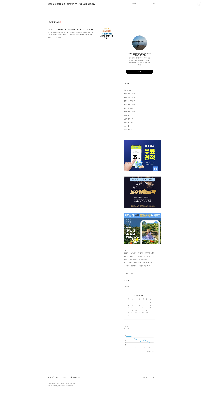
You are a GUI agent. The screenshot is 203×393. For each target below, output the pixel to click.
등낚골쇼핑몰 (145, 357)
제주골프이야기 (129, 97)
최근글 (126, 274)
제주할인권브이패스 (147, 330)
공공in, (139, 262)
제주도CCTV (64, 377)
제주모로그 (145, 360)
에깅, (125, 256)
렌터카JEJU (145, 374)
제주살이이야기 (130, 112)
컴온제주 (144, 347)
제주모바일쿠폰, (128, 259)
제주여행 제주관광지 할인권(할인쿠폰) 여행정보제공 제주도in (71, 4)
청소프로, (145, 256)
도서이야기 (128, 122)
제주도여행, (144, 259)
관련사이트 (145, 377)
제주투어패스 (145, 343)
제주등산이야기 (129, 104)
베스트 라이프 (145, 313)
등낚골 (144, 316)
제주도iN (144, 302)
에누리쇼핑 (145, 309)
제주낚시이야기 (129, 101)
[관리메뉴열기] (199, 3)
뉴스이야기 (128, 126)
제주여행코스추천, (132, 256)
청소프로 (144, 306)
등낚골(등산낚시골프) (53, 377)
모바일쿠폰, (141, 253)
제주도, (149, 266)
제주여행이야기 (130, 94)
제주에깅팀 (145, 370)
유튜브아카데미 (146, 363)
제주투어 (144, 340)
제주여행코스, (134, 266)
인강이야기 (50, 37)
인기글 (131, 274)
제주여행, (140, 256)
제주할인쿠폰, (142, 266)
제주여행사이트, (128, 262)
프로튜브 (144, 350)
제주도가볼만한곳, (149, 253)
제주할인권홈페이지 (147, 367)
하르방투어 (145, 326)
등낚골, (135, 262)
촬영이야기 (128, 130)
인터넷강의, (134, 253)
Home (128, 90)
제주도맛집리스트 (75, 377)
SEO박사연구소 (146, 353)
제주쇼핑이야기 (129, 108)
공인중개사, (127, 253)
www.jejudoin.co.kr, (148, 262)
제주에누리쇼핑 (146, 323)
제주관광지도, (136, 259)
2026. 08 (139, 296)
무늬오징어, (127, 266)
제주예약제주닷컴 (146, 333)
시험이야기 (128, 115)
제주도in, (151, 256)
